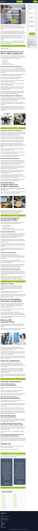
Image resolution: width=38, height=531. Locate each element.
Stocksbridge (15, 497)
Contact (35, 1)
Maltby (3, 500)
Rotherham (10, 451)
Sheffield (13, 451)
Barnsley (14, 500)
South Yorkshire (18, 451)
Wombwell (15, 494)
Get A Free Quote (13, 487)
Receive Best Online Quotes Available (13, 128)
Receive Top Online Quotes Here (13, 215)
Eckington (2, 451)
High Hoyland (15, 506)
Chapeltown (4, 503)
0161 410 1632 (19, 1)
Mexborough (4, 506)
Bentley (14, 498)
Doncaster (15, 495)
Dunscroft (15, 507)
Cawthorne (15, 504)
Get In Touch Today (13, 45)
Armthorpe (15, 503)
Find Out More (13, 281)
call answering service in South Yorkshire (9, 68)
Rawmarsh (3, 502)
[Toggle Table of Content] (10, 49)
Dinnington (6, 451)
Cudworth (15, 501)
